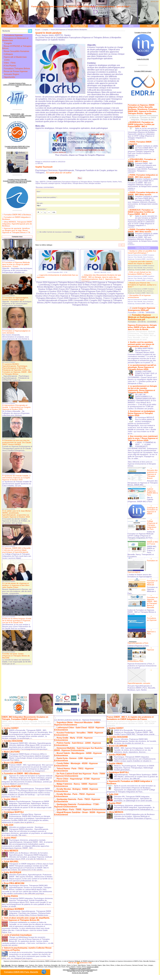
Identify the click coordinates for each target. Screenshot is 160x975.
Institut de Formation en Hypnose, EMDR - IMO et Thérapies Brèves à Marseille (142, 612)
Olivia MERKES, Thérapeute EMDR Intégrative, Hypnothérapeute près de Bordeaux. (17, 224)
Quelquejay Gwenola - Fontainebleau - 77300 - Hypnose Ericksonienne (77, 805)
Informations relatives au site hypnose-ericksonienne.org (80, 970)
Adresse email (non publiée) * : (47, 197)
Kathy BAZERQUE (12, 872)
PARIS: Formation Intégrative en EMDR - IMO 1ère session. (143, 176)
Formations (44, 26)
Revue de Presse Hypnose (15, 71)
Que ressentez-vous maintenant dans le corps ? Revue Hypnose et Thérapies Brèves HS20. (143, 438)
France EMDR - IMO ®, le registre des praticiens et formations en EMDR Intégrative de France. (130, 718)
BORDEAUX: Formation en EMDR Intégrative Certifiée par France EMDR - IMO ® (141, 124)
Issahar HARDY (11, 728)
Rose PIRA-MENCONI (14, 883)
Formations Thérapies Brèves (16, 68)
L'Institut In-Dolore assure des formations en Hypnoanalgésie (140, 576)
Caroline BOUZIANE (13, 741)
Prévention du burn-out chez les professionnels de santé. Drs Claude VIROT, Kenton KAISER (16, 442)
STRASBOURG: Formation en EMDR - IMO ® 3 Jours (142, 160)
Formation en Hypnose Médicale (152, 583)
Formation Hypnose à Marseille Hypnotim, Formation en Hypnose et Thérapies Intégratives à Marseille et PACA (17, 181)
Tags (90, 962)
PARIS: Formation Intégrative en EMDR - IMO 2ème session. (143, 193)
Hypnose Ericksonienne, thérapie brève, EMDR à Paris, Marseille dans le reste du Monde (142, 327)
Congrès (27, 26)
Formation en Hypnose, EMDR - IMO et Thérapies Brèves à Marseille (152, 602)
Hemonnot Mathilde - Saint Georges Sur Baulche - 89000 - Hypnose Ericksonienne (79, 749)
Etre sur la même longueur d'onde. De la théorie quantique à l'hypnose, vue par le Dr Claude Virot (17, 620)
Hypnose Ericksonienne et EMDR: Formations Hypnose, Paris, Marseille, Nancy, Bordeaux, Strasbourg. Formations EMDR (141, 257)
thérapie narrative (95, 183)
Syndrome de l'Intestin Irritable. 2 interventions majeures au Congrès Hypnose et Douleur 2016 (16, 478)
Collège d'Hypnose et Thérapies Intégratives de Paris (152, 525)
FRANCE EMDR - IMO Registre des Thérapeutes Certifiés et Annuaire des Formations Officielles (17, 115)
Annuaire (114, 26)
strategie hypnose (54, 183)
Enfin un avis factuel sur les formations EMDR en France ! (140, 273)
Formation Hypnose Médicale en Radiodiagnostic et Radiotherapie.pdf (143, 317)
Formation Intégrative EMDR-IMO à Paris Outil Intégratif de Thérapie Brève (17, 147)
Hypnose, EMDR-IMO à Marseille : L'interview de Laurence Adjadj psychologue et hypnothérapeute (17, 550)
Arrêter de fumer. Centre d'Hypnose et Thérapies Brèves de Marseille (16, 656)
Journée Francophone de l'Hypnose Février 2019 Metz (79, 287)
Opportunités (9, 77)
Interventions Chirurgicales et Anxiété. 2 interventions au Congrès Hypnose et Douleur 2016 (16, 407)
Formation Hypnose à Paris (142, 32)
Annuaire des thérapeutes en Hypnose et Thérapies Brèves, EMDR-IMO (143, 483)
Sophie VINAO (10, 799)
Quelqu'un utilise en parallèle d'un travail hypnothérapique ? (142, 252)
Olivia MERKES (11, 851)
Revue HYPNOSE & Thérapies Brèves (79, 25)
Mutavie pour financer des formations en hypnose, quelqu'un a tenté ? (142, 285)
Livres (131, 26)
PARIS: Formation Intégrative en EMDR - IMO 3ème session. (143, 230)
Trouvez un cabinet (92, 967)
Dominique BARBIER (14, 909)
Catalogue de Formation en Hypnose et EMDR (152, 511)
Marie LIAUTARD (12, 752)
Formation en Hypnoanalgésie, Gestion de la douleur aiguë (15, 299)
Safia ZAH (8, 825)
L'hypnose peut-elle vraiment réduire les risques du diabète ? (140, 262)
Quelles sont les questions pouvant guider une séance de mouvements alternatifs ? (141, 344)
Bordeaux (21, 965)
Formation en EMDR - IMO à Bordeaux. (22, 773)
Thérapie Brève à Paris (80, 183)
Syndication (84, 962)
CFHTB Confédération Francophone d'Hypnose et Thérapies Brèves (69, 182)
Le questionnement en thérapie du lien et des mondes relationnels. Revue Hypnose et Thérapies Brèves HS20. (142, 389)
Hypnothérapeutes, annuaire (139, 683)
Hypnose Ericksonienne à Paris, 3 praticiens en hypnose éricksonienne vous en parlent (142, 666)
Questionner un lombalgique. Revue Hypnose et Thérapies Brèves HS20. (141, 413)
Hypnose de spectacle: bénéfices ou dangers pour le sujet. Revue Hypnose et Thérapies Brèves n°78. (16, 230)
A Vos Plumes (9, 66)
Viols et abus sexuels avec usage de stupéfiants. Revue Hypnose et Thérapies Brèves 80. (26, 919)
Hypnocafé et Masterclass (15, 57)
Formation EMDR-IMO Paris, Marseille (21, 972)
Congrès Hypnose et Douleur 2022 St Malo (70, 285)
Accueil (10, 26)
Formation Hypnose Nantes (102, 182)
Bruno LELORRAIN (13, 763)
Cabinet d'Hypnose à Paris (138, 646)
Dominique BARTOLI (14, 812)
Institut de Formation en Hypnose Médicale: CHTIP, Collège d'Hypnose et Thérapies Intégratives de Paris (141, 535)
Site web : (40, 203)
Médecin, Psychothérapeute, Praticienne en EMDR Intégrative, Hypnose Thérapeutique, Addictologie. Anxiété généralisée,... (134, 768)
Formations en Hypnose (151, 619)
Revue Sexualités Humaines (16, 51)
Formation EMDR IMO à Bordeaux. (18, 215)
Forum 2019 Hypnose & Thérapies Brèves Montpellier (69, 29)
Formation (132, 312)
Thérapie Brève (66, 183)
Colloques (8, 54)
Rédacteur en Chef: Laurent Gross (80, 968)
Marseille (7, 965)
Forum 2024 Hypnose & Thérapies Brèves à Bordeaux (60, 282)
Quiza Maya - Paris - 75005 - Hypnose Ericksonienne (81, 809)
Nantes (115, 182)
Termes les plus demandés (80, 973)
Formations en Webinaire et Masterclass (15, 39)
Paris (120, 182)
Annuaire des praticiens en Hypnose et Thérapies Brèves (152, 474)
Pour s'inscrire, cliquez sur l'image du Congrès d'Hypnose (80, 155)
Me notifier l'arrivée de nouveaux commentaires (56, 232)
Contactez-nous (17, 236)
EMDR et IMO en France (152, 543)
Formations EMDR (61, 26)
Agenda (96, 26)
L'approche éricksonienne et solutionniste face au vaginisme (57, 276)
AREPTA (43, 182)
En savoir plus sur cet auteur (59, 173)
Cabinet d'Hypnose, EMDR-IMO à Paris (152, 492)
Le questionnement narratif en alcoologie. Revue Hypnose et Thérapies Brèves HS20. (142, 367)
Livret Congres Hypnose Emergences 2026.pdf (141, 309)
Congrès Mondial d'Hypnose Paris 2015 (88, 291)
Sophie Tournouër (44, 167)
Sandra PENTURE (12, 786)
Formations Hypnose (13, 35)
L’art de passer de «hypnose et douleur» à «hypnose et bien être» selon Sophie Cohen (16, 585)
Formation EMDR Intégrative (143, 71)
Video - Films (9, 63)
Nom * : (39, 191)
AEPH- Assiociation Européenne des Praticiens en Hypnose (71, 303)
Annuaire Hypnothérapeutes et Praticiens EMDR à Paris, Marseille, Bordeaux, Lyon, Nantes (142, 688)
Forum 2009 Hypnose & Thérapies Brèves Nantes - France (84, 298)
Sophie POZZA (11, 896)
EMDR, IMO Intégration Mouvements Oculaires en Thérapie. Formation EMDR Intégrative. (25, 718)
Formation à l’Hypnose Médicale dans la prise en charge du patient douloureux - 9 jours (16, 264)
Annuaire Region (11, 74)
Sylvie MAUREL (11, 861)
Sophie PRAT (10, 838)
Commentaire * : (42, 209)
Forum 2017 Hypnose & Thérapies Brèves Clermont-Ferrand (86, 289)
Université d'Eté (81, 300)
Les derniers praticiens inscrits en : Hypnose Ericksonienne (77, 720)
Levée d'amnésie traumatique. (18, 935)
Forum (149, 26)
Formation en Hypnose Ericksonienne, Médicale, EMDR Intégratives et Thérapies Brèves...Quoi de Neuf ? (80, 6)
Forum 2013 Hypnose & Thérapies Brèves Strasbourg (82, 294)
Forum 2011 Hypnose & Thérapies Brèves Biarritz (71, 296)
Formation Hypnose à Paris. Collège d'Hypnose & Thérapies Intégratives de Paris (17, 84)
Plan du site (72, 962)
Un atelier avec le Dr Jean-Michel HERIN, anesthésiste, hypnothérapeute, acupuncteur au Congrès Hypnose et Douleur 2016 (16, 514)
